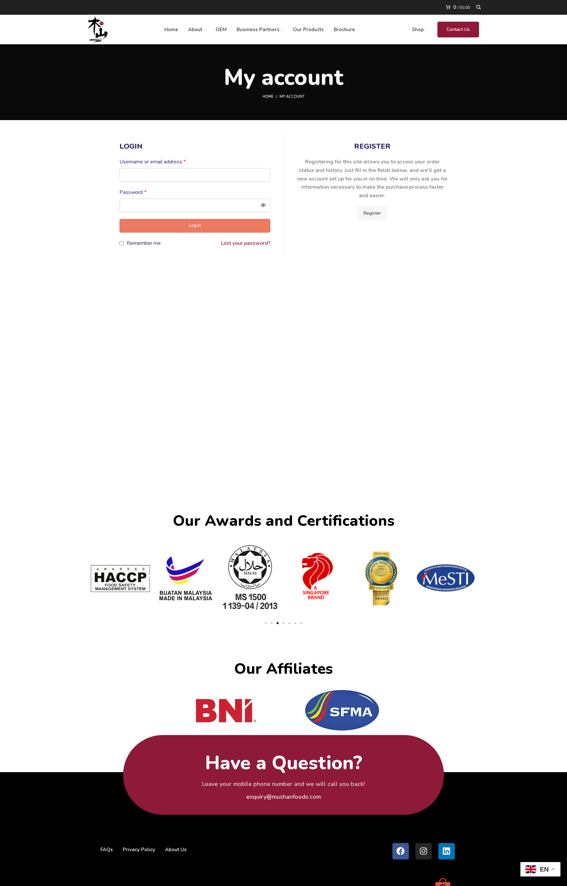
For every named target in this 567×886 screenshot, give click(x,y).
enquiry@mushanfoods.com (283, 797)
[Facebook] (400, 851)
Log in (195, 225)
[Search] (477, 7)
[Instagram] (423, 851)
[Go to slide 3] (278, 623)
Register (372, 213)
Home (267, 96)
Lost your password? (245, 243)
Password (132, 192)
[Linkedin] (446, 851)
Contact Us (458, 29)
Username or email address (152, 161)
